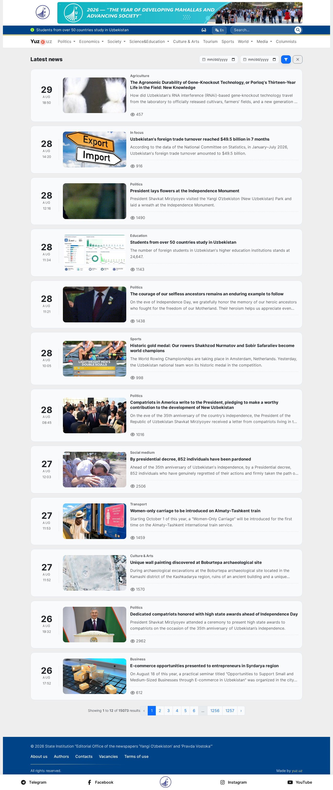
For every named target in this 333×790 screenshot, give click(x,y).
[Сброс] (298, 59)
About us (39, 756)
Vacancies (108, 756)
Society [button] (115, 41)
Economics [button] (90, 41)
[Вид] (203, 30)
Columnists (286, 41)
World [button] (244, 41)
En (222, 30)
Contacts (84, 756)
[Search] (297, 30)
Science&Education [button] (147, 41)
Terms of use (136, 756)
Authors (61, 756)
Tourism (210, 41)
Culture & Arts (186, 41)
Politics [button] (65, 41)
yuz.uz (297, 771)
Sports (228, 41)
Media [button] (263, 41)
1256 (214, 710)
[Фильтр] (286, 59)
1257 (229, 710)
